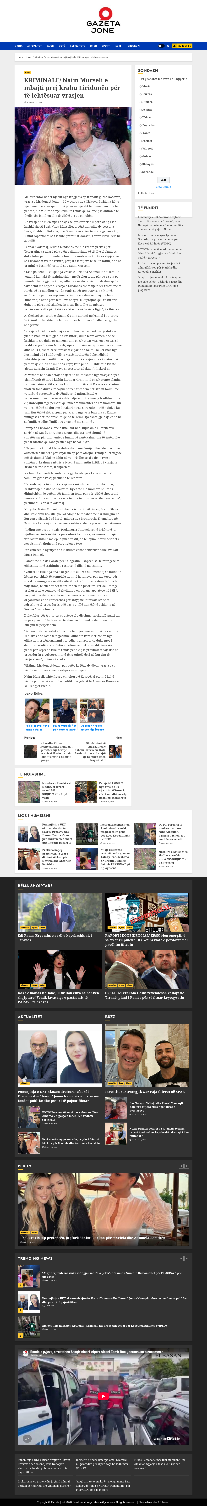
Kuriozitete (77, 46)
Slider (42, 927)
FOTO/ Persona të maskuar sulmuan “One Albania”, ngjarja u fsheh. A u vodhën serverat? (160, 253)
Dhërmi (147, 117)
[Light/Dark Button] (161, 46)
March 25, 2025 (50, 802)
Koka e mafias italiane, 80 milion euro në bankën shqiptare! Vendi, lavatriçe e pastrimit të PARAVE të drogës (58, 997)
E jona (18, 46)
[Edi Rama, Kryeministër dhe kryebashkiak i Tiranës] (60, 912)
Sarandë (148, 172)
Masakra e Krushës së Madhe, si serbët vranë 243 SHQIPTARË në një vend (173, 857)
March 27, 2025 (109, 843)
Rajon (50, 46)
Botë (62, 46)
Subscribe (184, 46)
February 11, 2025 (139, 1140)
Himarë (147, 102)
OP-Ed (93, 46)
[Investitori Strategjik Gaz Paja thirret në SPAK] (147, 1055)
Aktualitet (34, 46)
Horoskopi (133, 46)
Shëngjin (148, 164)
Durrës (147, 94)
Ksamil (147, 109)
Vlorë (146, 86)
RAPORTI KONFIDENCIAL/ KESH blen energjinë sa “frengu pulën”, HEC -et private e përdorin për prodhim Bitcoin (146, 940)
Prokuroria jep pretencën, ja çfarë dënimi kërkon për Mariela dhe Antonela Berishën (159, 267)
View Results (163, 186)
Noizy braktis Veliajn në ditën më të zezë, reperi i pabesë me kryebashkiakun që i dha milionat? (159, 1132)
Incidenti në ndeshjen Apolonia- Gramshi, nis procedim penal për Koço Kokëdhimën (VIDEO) (158, 239)
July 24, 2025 (49, 1280)
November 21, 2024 (34, 102)
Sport (106, 46)
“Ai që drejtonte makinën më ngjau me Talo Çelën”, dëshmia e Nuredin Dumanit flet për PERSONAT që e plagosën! (160, 284)
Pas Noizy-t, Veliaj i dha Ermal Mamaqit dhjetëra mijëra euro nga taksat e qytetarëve (156, 1106)
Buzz (121, 1083)
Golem (146, 156)
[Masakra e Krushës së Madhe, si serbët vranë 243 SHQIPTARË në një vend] (29, 792)
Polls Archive (146, 193)
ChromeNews (146, 1502)
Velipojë (147, 148)
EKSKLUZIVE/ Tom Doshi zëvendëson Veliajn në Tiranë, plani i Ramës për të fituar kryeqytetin (144, 995)
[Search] (168, 46)
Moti (118, 46)
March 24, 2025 (107, 802)
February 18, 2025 (139, 1114)
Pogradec (148, 125)
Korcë (146, 133)
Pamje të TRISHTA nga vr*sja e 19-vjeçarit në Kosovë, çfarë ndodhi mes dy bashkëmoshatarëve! (113, 790)
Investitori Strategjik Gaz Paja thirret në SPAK (145, 1091)
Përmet (147, 141)
